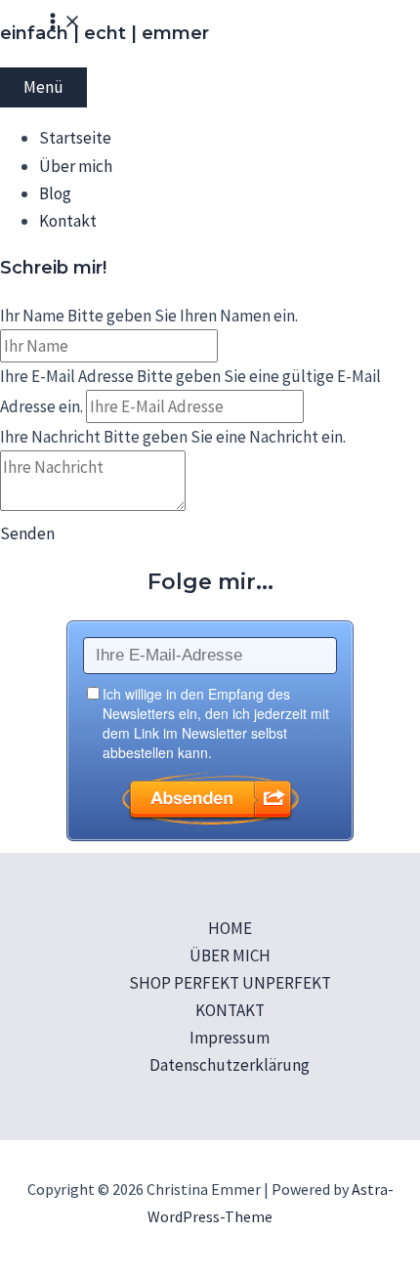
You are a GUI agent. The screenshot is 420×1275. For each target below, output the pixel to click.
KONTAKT (230, 1010)
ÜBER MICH (230, 955)
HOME (230, 928)
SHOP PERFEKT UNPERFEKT (230, 983)
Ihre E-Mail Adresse (67, 376)
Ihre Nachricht (50, 436)
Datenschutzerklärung (229, 1065)
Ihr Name (32, 315)
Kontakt (68, 221)
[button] (27, 533)
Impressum (229, 1037)
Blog (55, 193)
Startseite (75, 138)
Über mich (75, 166)
